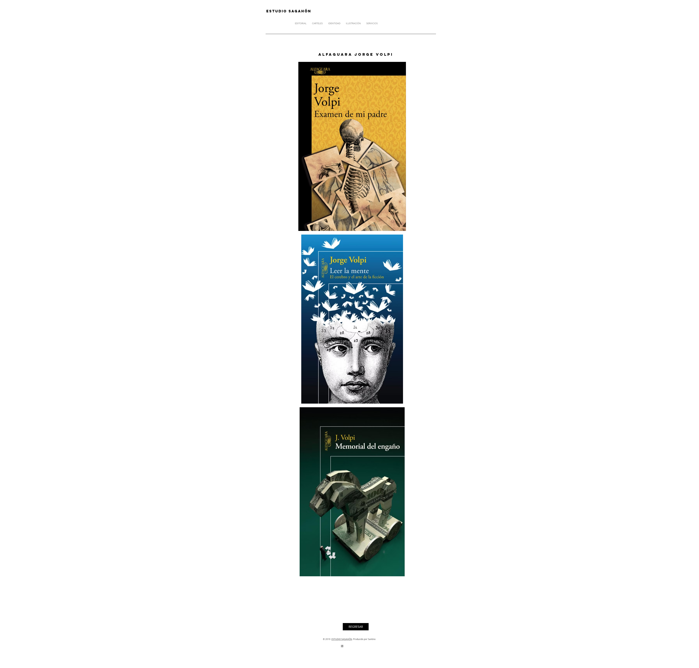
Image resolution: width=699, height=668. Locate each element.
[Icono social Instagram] (342, 646)
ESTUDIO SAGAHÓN (341, 639)
